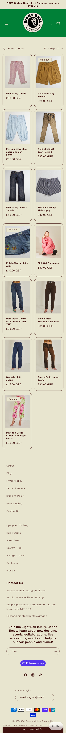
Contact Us (12, 511)
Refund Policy (14, 503)
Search (10, 466)
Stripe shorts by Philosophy (47, 209)
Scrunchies (12, 540)
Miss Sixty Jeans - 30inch (16, 209)
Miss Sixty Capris (16, 93)
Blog (9, 473)
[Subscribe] (55, 651)
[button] (6, 23)
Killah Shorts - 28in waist (17, 264)
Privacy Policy (14, 481)
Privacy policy (37, 725)
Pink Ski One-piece (48, 263)
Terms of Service (15, 488)
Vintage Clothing (15, 555)
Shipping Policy (15, 496)
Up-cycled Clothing (17, 525)
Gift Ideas (12, 563)
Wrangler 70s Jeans (13, 378)
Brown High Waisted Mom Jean (48, 320)
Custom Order (14, 548)
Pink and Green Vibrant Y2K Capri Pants (16, 436)
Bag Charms (13, 533)
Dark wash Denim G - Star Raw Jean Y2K (16, 321)
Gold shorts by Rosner (46, 95)
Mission (10, 571)
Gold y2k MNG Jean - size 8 (46, 150)
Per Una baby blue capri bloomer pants (16, 152)
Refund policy (20, 725)
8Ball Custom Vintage (31, 721)
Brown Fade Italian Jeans (48, 378)
